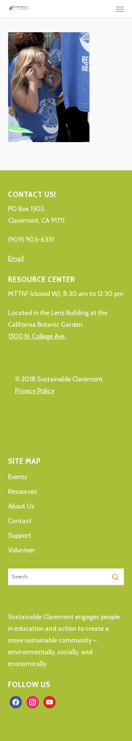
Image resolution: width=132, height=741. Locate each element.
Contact (20, 521)
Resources (22, 492)
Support (19, 535)
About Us (21, 506)
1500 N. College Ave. (37, 336)
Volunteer (21, 550)
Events (17, 477)
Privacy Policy (34, 391)
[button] (120, 8)
